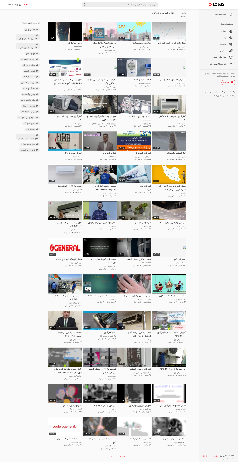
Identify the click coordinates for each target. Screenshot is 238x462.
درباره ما (232, 92)
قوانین (216, 92)
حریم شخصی (208, 92)
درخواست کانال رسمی (229, 96)
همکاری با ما (224, 92)
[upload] (25, 4)
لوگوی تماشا (217, 96)
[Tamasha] (216, 4)
